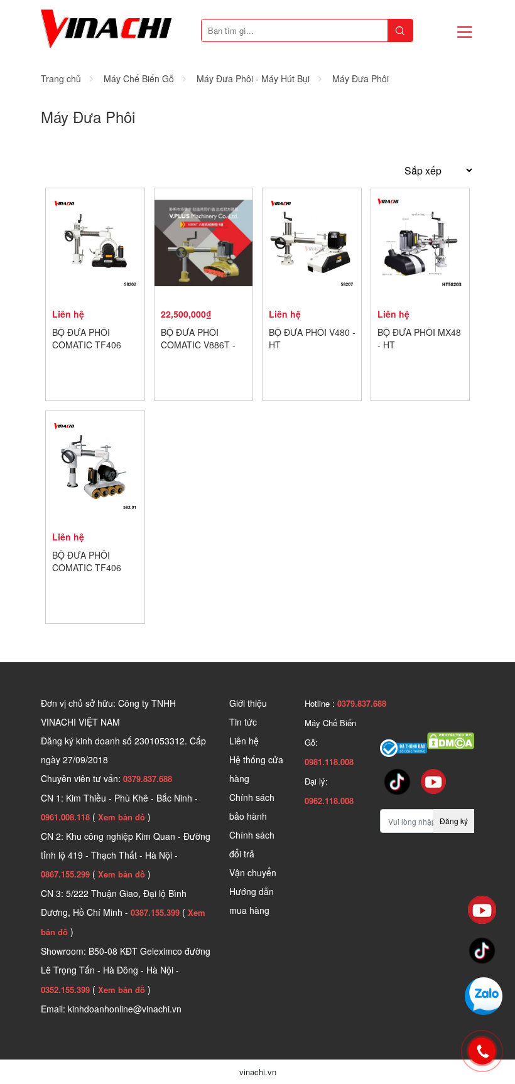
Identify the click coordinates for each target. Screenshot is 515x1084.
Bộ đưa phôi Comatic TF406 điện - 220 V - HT (88, 567)
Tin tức (243, 722)
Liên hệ (244, 740)
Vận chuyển (252, 872)
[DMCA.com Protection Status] (450, 739)
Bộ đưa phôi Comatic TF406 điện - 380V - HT (87, 344)
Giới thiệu (248, 703)
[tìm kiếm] (400, 30)
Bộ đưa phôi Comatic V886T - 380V (198, 344)
